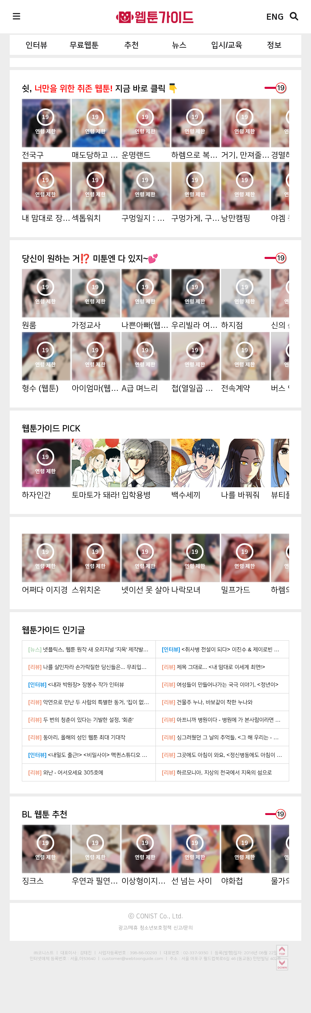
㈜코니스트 (44, 952)
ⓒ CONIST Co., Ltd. (155, 916)
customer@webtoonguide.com (132, 958)
